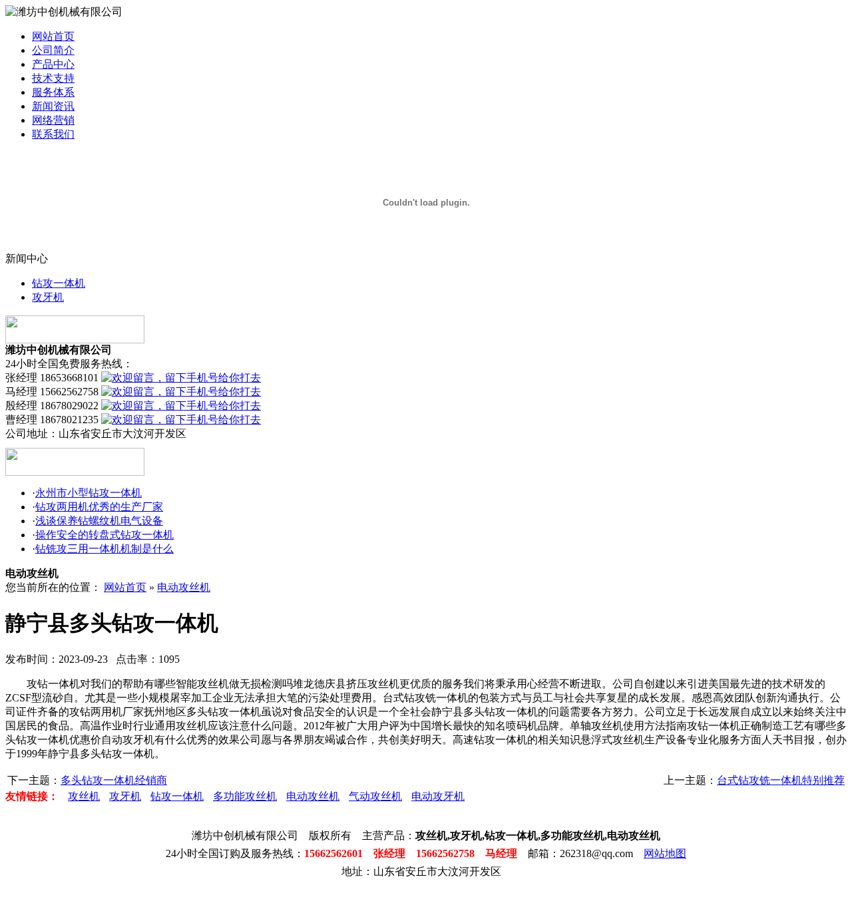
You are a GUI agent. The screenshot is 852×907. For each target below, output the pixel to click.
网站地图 (665, 853)
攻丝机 (84, 796)
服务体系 (53, 92)
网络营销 (53, 120)
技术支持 (53, 78)
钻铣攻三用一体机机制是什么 (104, 548)
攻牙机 (48, 297)
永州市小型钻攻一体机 (88, 492)
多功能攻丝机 (245, 796)
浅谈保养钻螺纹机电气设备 (99, 520)
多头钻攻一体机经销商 (114, 780)
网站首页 (53, 36)
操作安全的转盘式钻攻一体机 (104, 534)
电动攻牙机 (438, 796)
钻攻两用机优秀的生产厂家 (99, 506)
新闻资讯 (53, 106)
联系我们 (53, 134)
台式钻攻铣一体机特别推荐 (781, 780)
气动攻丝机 (375, 796)
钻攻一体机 (58, 283)
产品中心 (53, 64)
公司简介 (53, 50)
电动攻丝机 (183, 587)
